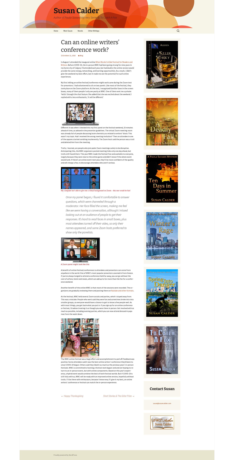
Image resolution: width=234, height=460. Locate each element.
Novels (80, 31)
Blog (81, 55)
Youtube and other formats (122, 290)
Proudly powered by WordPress (65, 455)
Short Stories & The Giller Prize (119, 395)
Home (56, 31)
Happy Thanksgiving (72, 395)
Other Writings (93, 31)
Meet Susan (67, 31)
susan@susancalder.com (162, 403)
